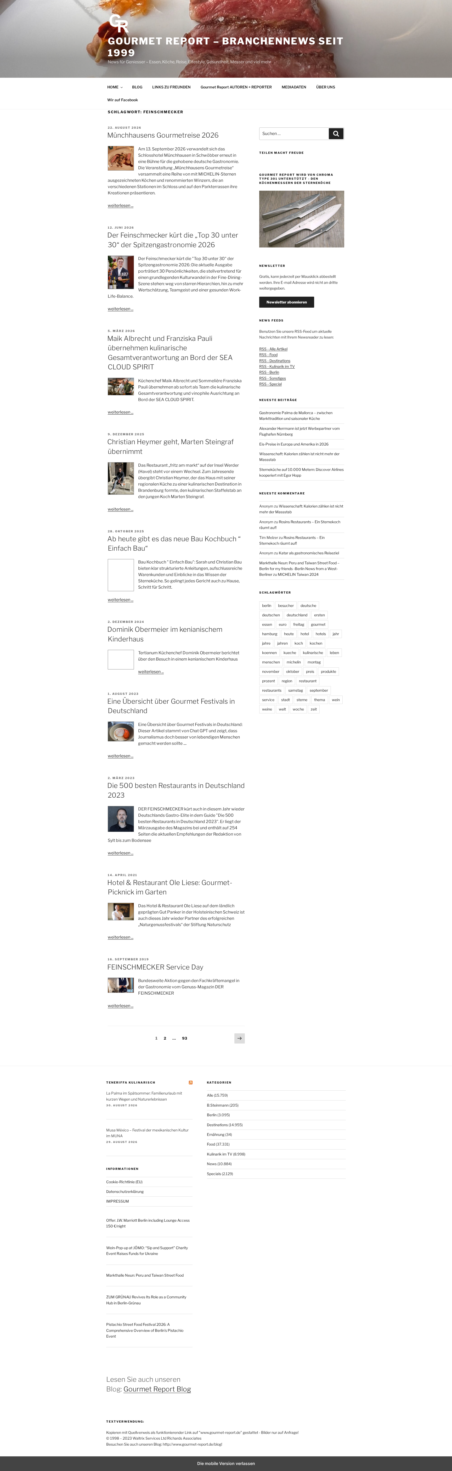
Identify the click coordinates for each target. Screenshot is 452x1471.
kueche (290, 652)
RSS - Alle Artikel (273, 349)
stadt (285, 699)
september (319, 690)
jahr (336, 634)
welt (282, 709)
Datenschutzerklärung (125, 1191)
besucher (286, 605)
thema (319, 699)
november (270, 671)
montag (314, 662)
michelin (294, 662)
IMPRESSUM (117, 1201)
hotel (305, 634)
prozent (268, 681)
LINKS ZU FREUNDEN (171, 87)
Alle (210, 1095)
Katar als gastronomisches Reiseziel (309, 553)
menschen (271, 662)
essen (267, 624)
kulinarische (313, 652)
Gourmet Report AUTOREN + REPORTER (236, 87)
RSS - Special (270, 384)
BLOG (137, 87)
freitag (298, 624)
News (212, 1164)
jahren (282, 643)
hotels (321, 634)
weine (267, 709)
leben (334, 652)
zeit (314, 709)
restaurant (308, 681)
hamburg (269, 634)
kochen (316, 643)
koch (299, 643)
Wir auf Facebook (122, 100)
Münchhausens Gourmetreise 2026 (163, 135)
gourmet (318, 624)
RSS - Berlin (269, 372)
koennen (269, 652)
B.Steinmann (218, 1105)
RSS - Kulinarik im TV (277, 366)
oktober (292, 671)
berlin (266, 605)
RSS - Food (268, 354)
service (268, 699)
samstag (295, 690)
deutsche (308, 605)
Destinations (217, 1125)
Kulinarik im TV (219, 1154)
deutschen (271, 615)
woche (298, 709)
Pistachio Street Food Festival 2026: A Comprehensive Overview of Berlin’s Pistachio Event (144, 1330)
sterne (302, 699)
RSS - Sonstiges (272, 378)
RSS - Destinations (274, 360)
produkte (328, 671)
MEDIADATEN (294, 87)
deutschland (297, 615)
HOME (112, 87)
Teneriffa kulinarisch (130, 1082)
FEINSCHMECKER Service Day (155, 967)
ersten (319, 615)
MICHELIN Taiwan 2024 (298, 574)
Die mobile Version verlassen (226, 1463)
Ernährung (215, 1134)
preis (310, 671)
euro (282, 624)
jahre (266, 643)
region (287, 681)
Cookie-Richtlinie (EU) (124, 1182)
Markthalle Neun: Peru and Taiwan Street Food (145, 1275)
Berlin (212, 1115)
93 (186, 1038)
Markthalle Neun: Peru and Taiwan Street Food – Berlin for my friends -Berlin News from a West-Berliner (299, 569)
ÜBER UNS (325, 87)
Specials (214, 1173)
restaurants (271, 690)
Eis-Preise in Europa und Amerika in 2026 (294, 444)
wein (336, 699)
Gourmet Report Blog (157, 1389)
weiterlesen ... (120, 205)
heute (289, 634)
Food (211, 1144)
